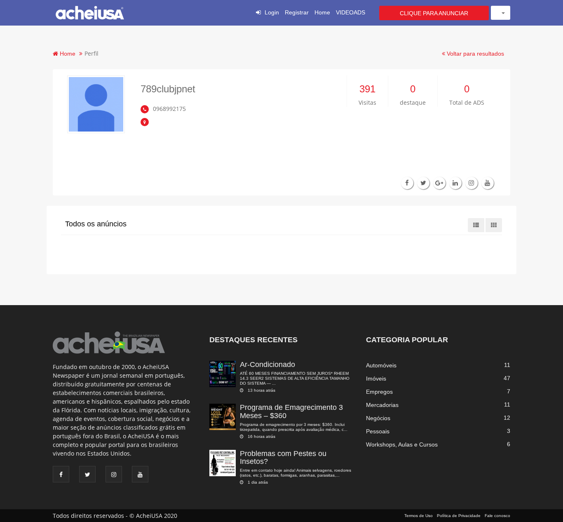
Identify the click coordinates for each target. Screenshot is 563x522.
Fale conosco (497, 515)
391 (367, 88)
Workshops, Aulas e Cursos (402, 444)
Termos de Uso (418, 515)
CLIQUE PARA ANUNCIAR (434, 13)
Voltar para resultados (474, 53)
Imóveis (376, 378)
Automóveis (381, 365)
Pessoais (377, 431)
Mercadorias (382, 405)
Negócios (378, 418)
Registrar (297, 12)
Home (322, 12)
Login (272, 12)
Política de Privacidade (459, 515)
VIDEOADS (350, 12)
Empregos (379, 391)
